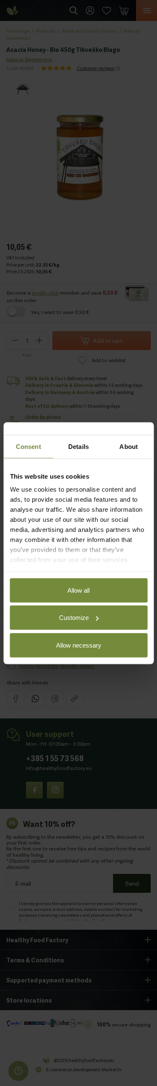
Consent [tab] (28, 446)
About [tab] (128, 446)
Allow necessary (78, 644)
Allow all (78, 590)
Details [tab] (78, 446)
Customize (74, 617)
